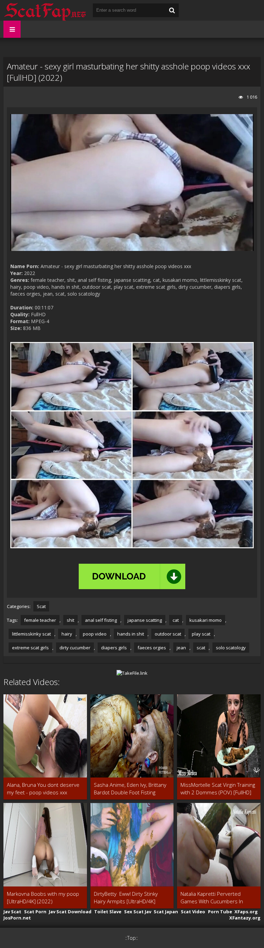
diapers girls (114, 647)
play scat (201, 634)
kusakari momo (205, 620)
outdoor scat (168, 634)
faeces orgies (152, 647)
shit (70, 620)
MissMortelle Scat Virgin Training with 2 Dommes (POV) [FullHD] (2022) (217, 788)
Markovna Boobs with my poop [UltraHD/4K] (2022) (43, 897)
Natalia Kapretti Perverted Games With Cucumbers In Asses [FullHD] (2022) (211, 897)
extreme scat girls (30, 647)
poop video (95, 634)
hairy (67, 634)
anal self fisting (101, 620)
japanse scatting (145, 620)
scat (201, 647)
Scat (41, 606)
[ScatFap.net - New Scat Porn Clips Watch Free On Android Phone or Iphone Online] (44, 10)
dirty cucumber (74, 647)
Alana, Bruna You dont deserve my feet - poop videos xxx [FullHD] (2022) (43, 788)
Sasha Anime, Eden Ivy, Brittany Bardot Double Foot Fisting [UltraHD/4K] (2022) (130, 788)
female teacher (40, 620)
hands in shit (130, 634)
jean (181, 647)
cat (176, 620)
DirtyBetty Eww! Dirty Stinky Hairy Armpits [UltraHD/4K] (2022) (126, 897)
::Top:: (131, 938)
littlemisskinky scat (31, 634)
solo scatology (231, 647)
